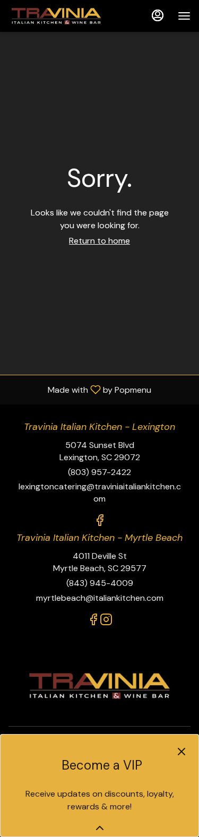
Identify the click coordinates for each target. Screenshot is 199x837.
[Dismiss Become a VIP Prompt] (181, 751)
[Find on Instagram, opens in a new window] (106, 621)
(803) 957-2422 (99, 472)
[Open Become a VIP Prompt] (99, 828)
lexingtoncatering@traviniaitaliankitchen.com (100, 492)
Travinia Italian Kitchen (99, 686)
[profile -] (157, 15)
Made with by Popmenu (79, 389)
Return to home (99, 240)
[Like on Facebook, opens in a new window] (99, 522)
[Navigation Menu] (184, 16)
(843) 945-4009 (99, 583)
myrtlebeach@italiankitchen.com (99, 597)
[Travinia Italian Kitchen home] (56, 16)
